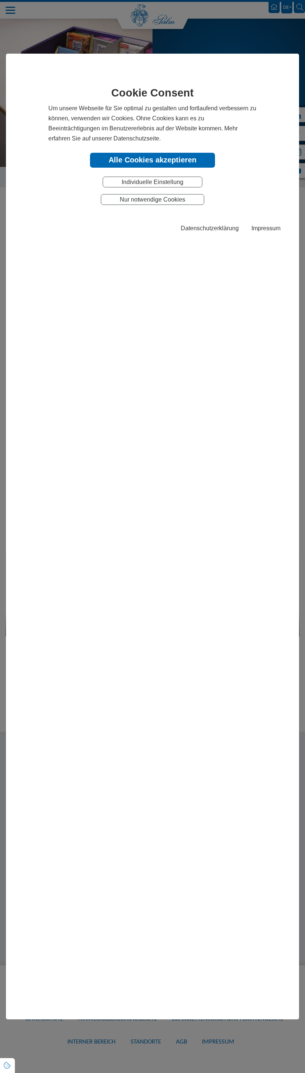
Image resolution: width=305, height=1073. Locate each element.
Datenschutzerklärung (210, 228)
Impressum (265, 228)
